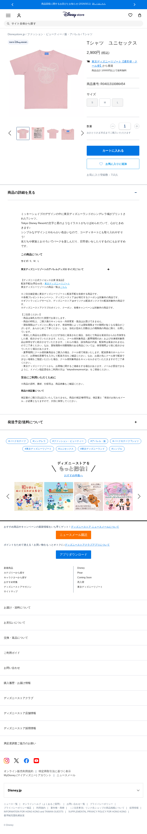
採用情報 (134, 807)
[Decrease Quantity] (112, 126)
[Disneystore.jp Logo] (73, 14)
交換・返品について (16, 637)
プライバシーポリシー (101, 804)
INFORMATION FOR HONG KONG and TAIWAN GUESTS (33, 811)
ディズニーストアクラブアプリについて (87, 544)
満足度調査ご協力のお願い (20, 743)
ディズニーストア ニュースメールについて (95, 526)
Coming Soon (84, 577)
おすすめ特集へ (73, 475)
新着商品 (8, 568)
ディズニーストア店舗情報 (20, 713)
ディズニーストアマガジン (17, 587)
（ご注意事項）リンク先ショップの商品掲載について (96, 807)
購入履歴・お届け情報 (17, 682)
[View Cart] (139, 15)
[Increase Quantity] (136, 126)
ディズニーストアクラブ (18, 698)
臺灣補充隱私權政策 (14, 815)
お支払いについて (14, 622)
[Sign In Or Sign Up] (19, 15)
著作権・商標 (57, 807)
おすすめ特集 (11, 582)
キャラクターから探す (15, 577)
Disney (81, 568)
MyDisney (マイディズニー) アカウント (27, 775)
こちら (63, 287)
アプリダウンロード (73, 554)
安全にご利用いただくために (38, 377)
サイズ (91, 94)
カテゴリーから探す (14, 572)
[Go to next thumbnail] (82, 133)
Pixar (80, 572)
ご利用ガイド (12, 652)
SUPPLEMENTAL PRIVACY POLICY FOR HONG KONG (97, 811)
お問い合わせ (12, 667)
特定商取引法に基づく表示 (55, 771)
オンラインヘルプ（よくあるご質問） (42, 804)
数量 (89, 126)
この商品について (31, 254)
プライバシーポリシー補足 (17, 807)
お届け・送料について (17, 607)
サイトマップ (11, 591)
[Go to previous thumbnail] (10, 133)
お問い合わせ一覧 (76, 804)
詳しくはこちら (130, 4)
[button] (12, 4)
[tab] (73, 192)
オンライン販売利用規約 (18, 771)
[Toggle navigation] (8, 15)
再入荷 (80, 582)
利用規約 (41, 807)
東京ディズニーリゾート (57, 283)
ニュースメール (66, 775)
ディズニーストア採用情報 (20, 728)
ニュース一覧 (11, 804)
